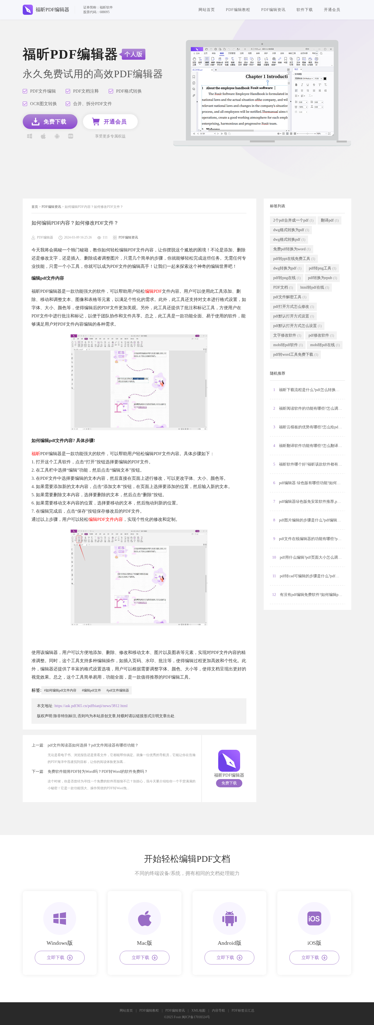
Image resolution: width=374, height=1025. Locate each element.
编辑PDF (153, 291)
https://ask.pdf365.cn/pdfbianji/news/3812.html (91, 706)
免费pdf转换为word (291, 249)
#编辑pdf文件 (91, 690)
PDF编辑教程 (238, 10)
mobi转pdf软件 (288, 345)
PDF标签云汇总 (243, 1010)
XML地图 (198, 1010)
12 (308, 595)
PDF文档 (283, 287)
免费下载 (229, 783)
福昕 (35, 453)
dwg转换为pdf (287, 268)
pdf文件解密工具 (289, 297)
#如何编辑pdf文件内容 (60, 690)
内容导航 (218, 1010)
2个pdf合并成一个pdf (293, 220)
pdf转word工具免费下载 (295, 354)
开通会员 (332, 10)
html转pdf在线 (314, 287)
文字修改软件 (287, 335)
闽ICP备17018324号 (196, 1017)
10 (307, 557)
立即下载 (55, 957)
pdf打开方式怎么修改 (293, 307)
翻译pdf (330, 220)
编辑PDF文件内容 (105, 519)
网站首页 (206, 10)
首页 (34, 207)
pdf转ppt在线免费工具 (294, 259)
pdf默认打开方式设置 (293, 316)
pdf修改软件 (321, 335)
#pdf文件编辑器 (118, 690)
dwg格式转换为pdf (291, 230)
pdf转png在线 (287, 278)
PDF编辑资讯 (273, 10)
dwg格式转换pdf (289, 239)
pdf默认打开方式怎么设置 (297, 326)
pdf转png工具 (322, 268)
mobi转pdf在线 (325, 345)
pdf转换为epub (322, 278)
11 (308, 576)
